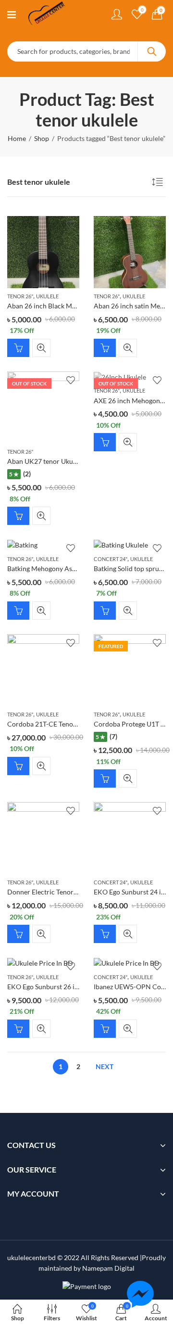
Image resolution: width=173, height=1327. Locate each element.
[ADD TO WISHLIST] (70, 224)
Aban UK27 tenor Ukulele (45, 461)
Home (17, 138)
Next (104, 1066)
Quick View (41, 348)
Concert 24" (110, 559)
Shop (41, 138)
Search (152, 51)
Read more (18, 516)
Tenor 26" (20, 296)
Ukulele (47, 296)
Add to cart (18, 348)
